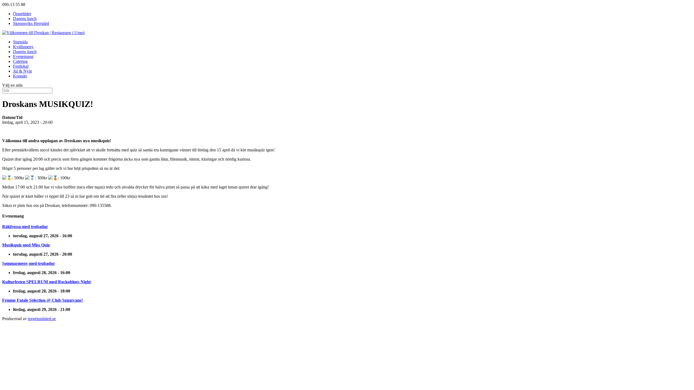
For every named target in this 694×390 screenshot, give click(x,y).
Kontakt (20, 76)
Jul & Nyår (22, 71)
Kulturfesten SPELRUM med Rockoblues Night (46, 282)
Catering (20, 61)
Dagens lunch (25, 18)
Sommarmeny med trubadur (28, 263)
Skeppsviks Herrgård (31, 23)
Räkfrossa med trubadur (25, 226)
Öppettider (22, 13)
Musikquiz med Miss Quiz (26, 245)
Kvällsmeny (23, 46)
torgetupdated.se (42, 318)
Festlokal (20, 66)
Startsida (20, 42)
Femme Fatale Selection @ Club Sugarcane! (42, 300)
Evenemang (23, 56)
